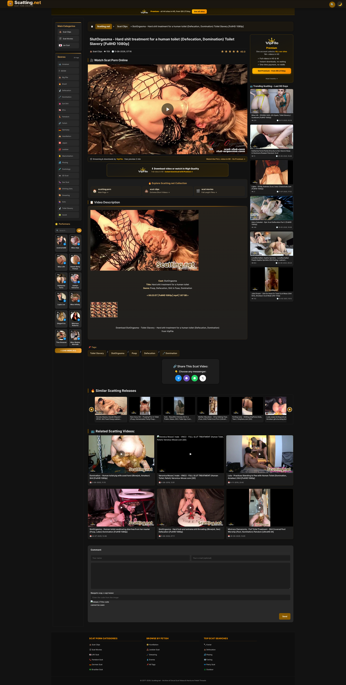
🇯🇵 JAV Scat (94, 655)
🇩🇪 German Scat (95, 664)
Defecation (149, 353)
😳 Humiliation (152, 645)
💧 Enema (151, 660)
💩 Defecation (210, 650)
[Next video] (289, 409)
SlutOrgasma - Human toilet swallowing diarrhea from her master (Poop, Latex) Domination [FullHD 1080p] (120, 530)
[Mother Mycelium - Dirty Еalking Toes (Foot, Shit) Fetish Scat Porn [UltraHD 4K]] (213, 406)
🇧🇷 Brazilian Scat (96, 669)
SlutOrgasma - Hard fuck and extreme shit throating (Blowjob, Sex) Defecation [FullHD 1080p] (189, 530)
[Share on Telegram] (178, 378)
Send (284, 616)
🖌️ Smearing (152, 655)
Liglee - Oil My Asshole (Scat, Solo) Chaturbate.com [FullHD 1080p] (271, 188)
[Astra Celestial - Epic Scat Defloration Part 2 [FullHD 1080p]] (271, 208)
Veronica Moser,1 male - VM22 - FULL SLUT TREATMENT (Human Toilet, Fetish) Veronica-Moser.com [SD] (188, 476)
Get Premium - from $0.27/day (272, 71)
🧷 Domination (170, 353)
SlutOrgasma (117, 353)
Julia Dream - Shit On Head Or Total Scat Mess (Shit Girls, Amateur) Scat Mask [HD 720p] (272, 294)
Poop (134, 353)
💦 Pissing (208, 655)
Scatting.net (103, 26)
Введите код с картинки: (102, 593)
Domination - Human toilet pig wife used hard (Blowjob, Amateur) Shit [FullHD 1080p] (120, 476)
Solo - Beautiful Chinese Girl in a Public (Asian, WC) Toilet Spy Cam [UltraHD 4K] (177, 419)
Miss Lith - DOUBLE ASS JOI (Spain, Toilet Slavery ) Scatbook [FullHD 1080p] (271, 116)
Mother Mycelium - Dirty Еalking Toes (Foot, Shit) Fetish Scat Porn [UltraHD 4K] (212, 419)
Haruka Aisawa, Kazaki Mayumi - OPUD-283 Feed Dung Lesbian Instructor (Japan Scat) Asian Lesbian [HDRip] (110, 420)
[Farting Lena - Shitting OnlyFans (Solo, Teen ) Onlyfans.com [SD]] (247, 406)
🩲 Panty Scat (209, 664)
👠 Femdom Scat (96, 660)
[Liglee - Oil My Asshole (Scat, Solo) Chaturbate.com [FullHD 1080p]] (271, 172)
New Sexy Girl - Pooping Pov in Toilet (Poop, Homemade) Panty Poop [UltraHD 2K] (144, 419)
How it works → (272, 79)
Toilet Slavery (97, 353)
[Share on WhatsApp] (194, 378)
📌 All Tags (151, 664)
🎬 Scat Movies (95, 650)
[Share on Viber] (186, 378)
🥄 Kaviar (208, 645)
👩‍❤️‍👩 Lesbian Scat (153, 650)
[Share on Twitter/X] (202, 378)
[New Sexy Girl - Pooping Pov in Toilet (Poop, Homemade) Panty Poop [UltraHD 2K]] (145, 406)
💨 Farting (208, 660)
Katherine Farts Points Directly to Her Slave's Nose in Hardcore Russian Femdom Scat (271, 152)
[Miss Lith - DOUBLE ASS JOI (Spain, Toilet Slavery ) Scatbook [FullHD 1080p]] (271, 101)
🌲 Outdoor (208, 669)
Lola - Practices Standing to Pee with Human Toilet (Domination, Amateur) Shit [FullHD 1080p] (257, 476)
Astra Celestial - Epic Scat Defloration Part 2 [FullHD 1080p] (272, 223)
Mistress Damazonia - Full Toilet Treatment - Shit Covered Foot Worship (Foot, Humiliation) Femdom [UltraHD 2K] (256, 530)
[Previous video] (91, 409)
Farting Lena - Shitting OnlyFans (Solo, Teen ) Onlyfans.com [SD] (247, 418)
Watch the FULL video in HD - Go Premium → (225, 159)
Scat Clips (122, 26)
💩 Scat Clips (94, 645)
